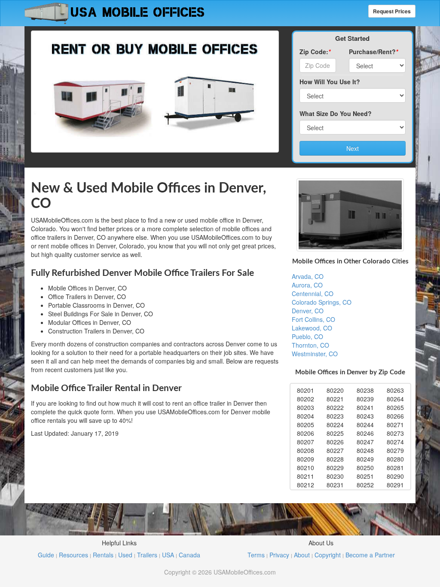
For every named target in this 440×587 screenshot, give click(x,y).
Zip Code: (314, 51)
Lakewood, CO (312, 328)
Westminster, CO (315, 353)
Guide (46, 554)
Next (352, 148)
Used (125, 554)
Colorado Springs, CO (321, 302)
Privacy (279, 554)
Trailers (147, 554)
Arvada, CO (308, 276)
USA (168, 554)
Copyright (328, 554)
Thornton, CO (310, 345)
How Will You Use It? (329, 81)
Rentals (103, 554)
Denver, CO (308, 310)
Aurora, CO (307, 285)
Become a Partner (370, 554)
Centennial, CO (312, 293)
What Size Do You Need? (335, 113)
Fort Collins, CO (313, 319)
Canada (189, 554)
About (302, 554)
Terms (256, 554)
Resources (73, 554)
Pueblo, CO (307, 336)
